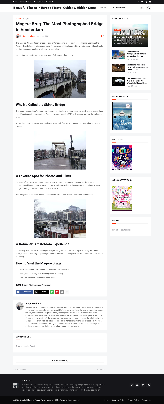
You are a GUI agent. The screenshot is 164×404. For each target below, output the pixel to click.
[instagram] (146, 2)
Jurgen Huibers (33, 303)
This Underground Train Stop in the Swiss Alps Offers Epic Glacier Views (137, 80)
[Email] (62, 292)
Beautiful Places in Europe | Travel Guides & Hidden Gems (54, 8)
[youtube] (142, 2)
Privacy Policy (38, 2)
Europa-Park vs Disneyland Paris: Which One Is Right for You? (136, 53)
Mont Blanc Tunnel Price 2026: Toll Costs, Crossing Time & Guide (137, 67)
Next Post (101, 370)
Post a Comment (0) (60, 360)
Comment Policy (25, 2)
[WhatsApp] (52, 292)
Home (15, 2)
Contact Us (49, 2)
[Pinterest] (57, 292)
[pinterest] (150, 2)
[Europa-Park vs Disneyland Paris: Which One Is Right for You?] (118, 54)
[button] (142, 8)
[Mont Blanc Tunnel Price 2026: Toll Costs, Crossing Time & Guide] (118, 68)
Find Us (103, 8)
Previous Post (20, 370)
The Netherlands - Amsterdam (39, 285)
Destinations (119, 8)
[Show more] (67, 292)
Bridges (26, 18)
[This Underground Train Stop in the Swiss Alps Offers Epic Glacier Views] (118, 81)
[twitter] (138, 2)
